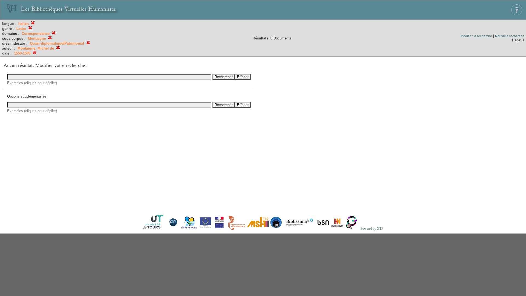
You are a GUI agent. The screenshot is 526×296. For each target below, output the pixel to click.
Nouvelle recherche (509, 36)
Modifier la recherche (476, 36)
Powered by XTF (372, 228)
